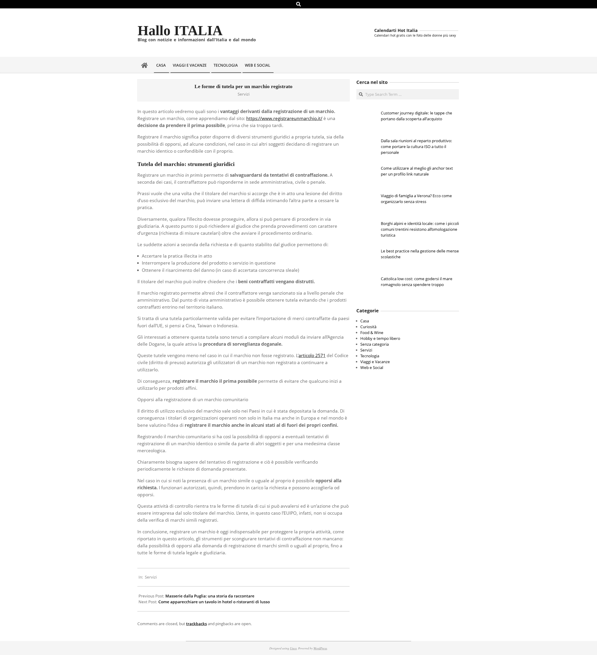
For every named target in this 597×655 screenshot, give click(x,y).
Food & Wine (371, 332)
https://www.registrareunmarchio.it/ (284, 118)
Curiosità (368, 326)
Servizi (244, 94)
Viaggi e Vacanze (375, 361)
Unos (293, 648)
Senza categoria (374, 344)
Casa (364, 321)
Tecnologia (369, 356)
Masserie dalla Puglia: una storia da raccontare (209, 596)
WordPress (320, 648)
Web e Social (371, 367)
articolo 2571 (312, 355)
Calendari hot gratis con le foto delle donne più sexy (415, 35)
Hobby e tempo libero (380, 338)
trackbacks (196, 623)
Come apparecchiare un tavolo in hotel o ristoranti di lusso (214, 601)
